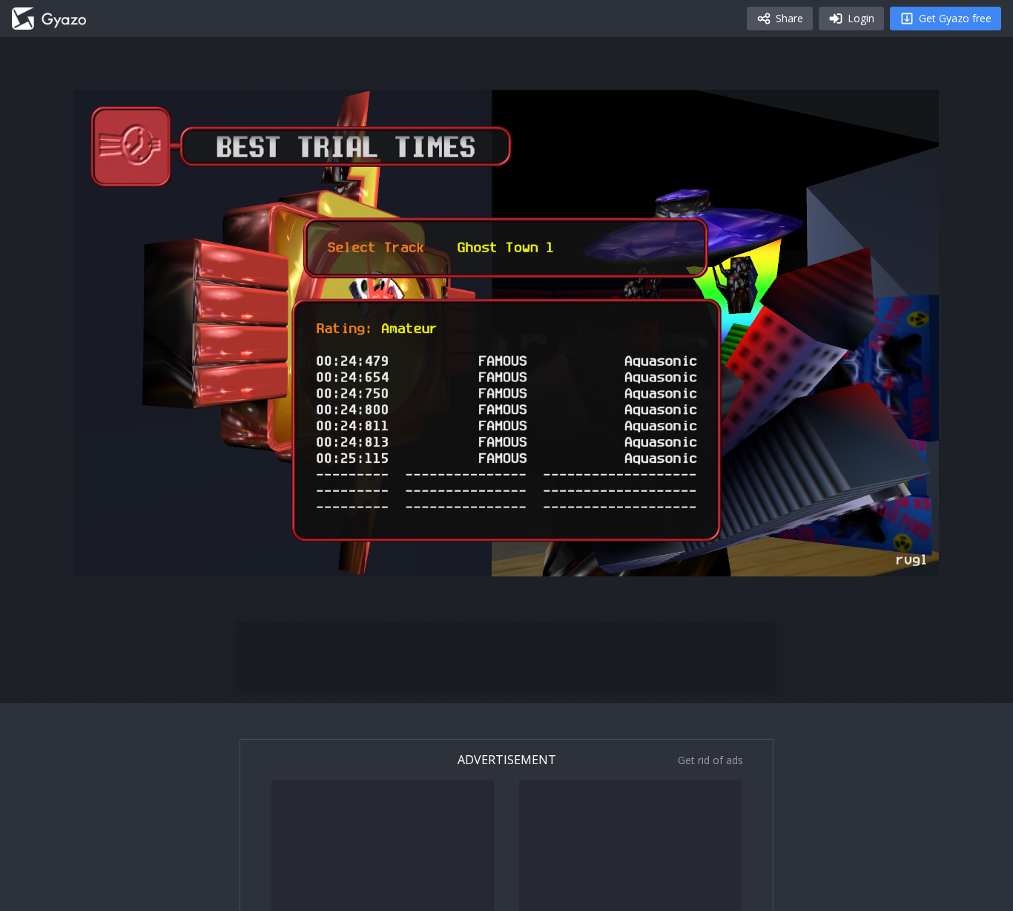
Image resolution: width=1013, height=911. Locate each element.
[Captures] (49, 18)
